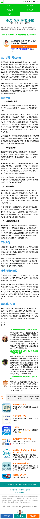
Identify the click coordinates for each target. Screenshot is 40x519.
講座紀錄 (27, 1)
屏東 (35, 484)
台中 (15, 484)
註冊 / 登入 (36, 1)
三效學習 (16, 427)
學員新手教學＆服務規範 (22, 439)
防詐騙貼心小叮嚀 (19, 475)
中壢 (10, 484)
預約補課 (30, 6)
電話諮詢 (33, 516)
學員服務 (30, 10)
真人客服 (20, 516)
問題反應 (10, 10)
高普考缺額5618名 (19, 416)
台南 (25, 484)
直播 (9, 14)
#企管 (13, 49)
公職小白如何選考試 (20, 404)
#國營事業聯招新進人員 (23, 49)
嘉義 (20, 484)
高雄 (30, 484)
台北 (5, 484)
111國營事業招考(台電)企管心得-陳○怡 (23, 329)
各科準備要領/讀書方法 (21, 463)
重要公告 (10, 6)
